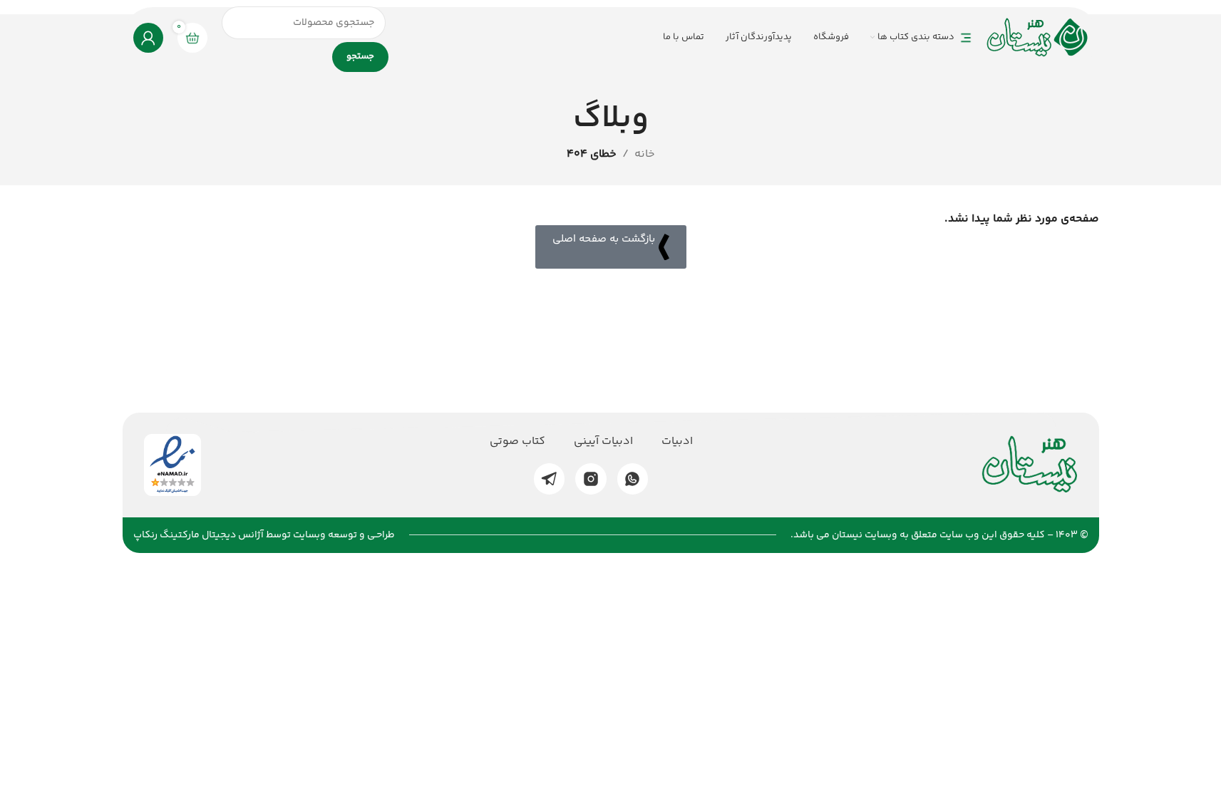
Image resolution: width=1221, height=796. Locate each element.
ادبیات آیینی (603, 442)
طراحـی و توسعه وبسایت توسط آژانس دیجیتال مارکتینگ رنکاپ (264, 535)
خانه (644, 154)
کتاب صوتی (517, 442)
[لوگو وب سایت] (1037, 37)
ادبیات (677, 442)
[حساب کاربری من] (148, 38)
